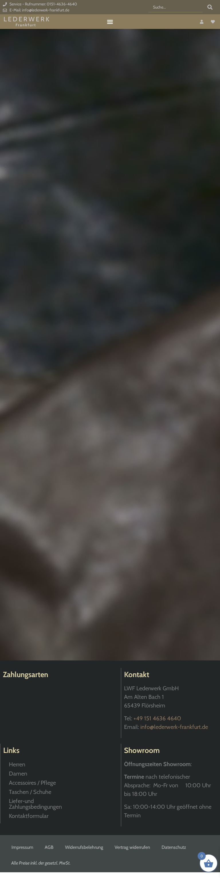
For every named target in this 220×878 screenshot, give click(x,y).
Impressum (22, 847)
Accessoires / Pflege (32, 782)
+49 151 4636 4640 (157, 718)
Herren (17, 764)
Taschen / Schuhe (30, 791)
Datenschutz (174, 847)
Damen (18, 773)
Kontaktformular (28, 815)
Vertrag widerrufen (132, 847)
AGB (49, 847)
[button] (110, 21)
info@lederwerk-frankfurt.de (174, 726)
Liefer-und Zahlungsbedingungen (35, 804)
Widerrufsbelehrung (84, 847)
